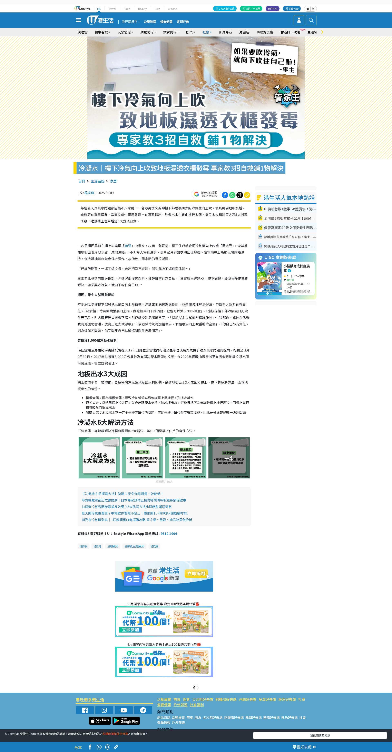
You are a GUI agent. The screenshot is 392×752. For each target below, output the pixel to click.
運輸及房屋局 (135, 546)
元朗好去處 (247, 699)
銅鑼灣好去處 (226, 699)
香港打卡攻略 (290, 32)
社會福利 (197, 704)
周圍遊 (244, 32)
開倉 (186, 699)
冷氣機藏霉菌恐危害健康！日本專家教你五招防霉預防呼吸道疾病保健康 (134, 500)
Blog (157, 9)
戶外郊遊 (180, 704)
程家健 (89, 192)
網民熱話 (163, 717)
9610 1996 (169, 533)
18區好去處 (264, 32)
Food (127, 9)
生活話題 (98, 180)
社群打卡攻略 (253, 8)
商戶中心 (272, 8)
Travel (112, 9)
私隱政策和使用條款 (115, 734)
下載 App (293, 8)
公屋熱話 (150, 21)
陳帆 (84, 546)
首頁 (81, 180)
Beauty (142, 9)
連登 (128, 245)
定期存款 (183, 21)
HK (99, 9)
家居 (113, 180)
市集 (177, 699)
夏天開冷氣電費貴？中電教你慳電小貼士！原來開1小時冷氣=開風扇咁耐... (135, 513)
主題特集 (314, 32)
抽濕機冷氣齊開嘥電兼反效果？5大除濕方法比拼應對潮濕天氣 (127, 506)
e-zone (172, 9)
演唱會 (82, 32)
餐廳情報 (164, 704)
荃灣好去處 (267, 699)
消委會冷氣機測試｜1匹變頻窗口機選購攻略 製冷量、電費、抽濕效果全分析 (137, 519)
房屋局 (113, 546)
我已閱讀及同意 (320, 735)
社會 (301, 699)
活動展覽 (164, 699)
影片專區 (225, 32)
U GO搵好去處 (227, 8)
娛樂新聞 (166, 21)
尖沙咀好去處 (202, 699)
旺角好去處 (287, 699)
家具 (98, 546)
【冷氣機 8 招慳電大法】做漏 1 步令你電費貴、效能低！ (123, 493)
